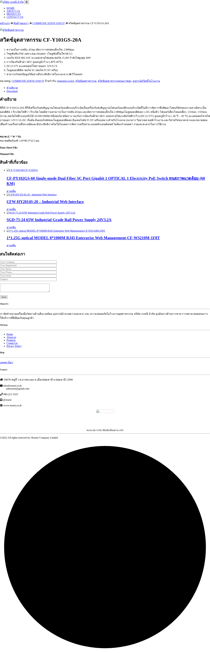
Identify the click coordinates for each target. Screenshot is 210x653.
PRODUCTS (14, 14)
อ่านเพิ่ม (11, 191)
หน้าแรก (5, 23)
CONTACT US (15, 17)
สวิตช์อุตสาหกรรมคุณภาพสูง (114, 81)
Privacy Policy (14, 346)
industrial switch (65, 81)
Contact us (12, 343)
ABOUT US (13, 11)
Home (10, 334)
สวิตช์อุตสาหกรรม (85, 81)
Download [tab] (12, 91)
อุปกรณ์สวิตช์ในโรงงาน (146, 81)
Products (11, 340)
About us (11, 337)
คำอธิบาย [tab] (12, 87)
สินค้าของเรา (21, 23)
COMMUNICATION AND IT (48, 23)
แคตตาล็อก (6, 362)
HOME (10, 8)
